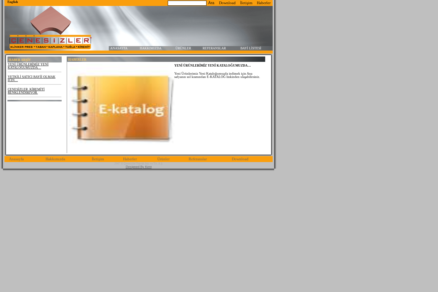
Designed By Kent (139, 167)
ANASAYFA (119, 48)
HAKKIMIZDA (150, 48)
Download (227, 3)
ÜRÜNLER (183, 48)
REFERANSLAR (214, 48)
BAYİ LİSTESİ (250, 48)
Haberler (264, 3)
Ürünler (163, 159)
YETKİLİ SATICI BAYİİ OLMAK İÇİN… (31, 78)
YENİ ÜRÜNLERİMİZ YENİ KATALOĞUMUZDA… (28, 66)
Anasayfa (16, 159)
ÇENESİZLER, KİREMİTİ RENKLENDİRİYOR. (26, 91)
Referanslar (198, 159)
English (12, 2)
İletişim (246, 3)
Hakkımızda (55, 159)
